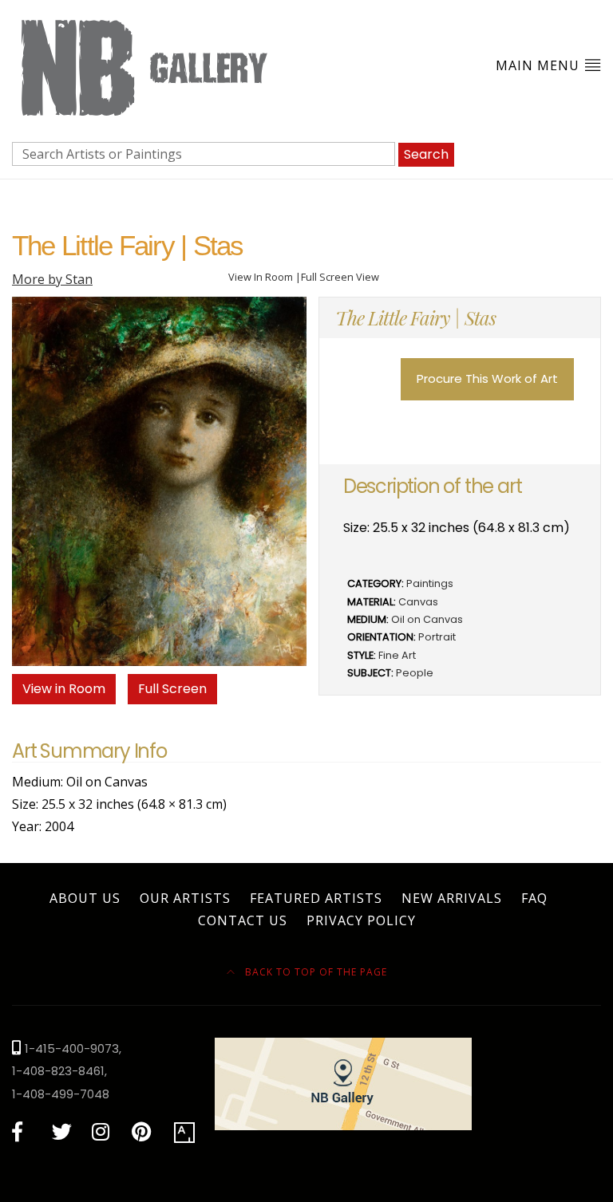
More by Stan (52, 279)
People (414, 673)
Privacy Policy (361, 920)
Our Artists (185, 898)
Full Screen (172, 689)
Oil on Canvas (427, 619)
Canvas (418, 602)
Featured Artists (316, 898)
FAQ (534, 898)
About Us (85, 898)
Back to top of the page (314, 972)
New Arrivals (451, 898)
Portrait (437, 637)
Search (426, 154)
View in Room (63, 689)
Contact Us (242, 920)
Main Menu (539, 65)
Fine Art (397, 655)
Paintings (429, 583)
